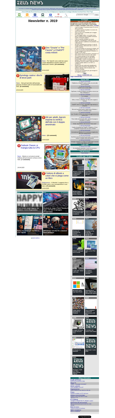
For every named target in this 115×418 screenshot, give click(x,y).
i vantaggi (95, 25)
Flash (88, 11)
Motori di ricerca (74, 407)
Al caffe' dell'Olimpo (75, 379)
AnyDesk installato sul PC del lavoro (79, 393)
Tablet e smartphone (75, 410)
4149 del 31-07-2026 (85, 146)
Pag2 (91, 11)
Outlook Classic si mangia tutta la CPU (30, 146)
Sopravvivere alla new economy (78, 402)
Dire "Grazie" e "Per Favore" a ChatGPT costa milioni (54, 50)
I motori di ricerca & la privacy (77, 408)
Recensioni (34, 11)
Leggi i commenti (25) (76, 76)
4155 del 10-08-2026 (85, 117)
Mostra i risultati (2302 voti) (85, 75)
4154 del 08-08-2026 (85, 122)
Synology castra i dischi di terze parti (31, 76)
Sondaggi (68, 11)
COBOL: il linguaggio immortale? (78, 384)
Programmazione (74, 389)
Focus (39, 11)
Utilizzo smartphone (75, 411)
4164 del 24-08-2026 (85, 81)
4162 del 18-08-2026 (85, 89)
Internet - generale (75, 386)
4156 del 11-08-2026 (85, 112)
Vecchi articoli (84, 153)
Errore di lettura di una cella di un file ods (80, 390)
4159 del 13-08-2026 (85, 103)
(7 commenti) (38, 192)
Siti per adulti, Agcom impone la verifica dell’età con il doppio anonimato (55, 121)
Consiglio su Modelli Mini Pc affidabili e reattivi (81, 400)
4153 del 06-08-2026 (85, 125)
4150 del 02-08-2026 (85, 140)
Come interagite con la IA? (76, 387)
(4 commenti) (38, 215)
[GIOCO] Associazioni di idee (77, 381)
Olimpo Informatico (85, 378)
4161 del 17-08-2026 (85, 94)
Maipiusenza (54, 11)
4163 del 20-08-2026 (85, 86)
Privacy (72, 392)
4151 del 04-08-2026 (85, 135)
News (84, 11)
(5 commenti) (64, 192)
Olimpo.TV (73, 383)
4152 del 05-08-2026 (85, 130)
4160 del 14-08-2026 (85, 98)
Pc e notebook (74, 399)
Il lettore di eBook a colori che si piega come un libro (57, 175)
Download (80, 11)
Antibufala (74, 11)
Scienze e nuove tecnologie (77, 395)
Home (23, 11)
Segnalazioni (62, 11)
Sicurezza (44, 11)
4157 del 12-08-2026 (85, 107)
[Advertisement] (29, 34)
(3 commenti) (64, 215)
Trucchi (49, 11)
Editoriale (28, 11)
